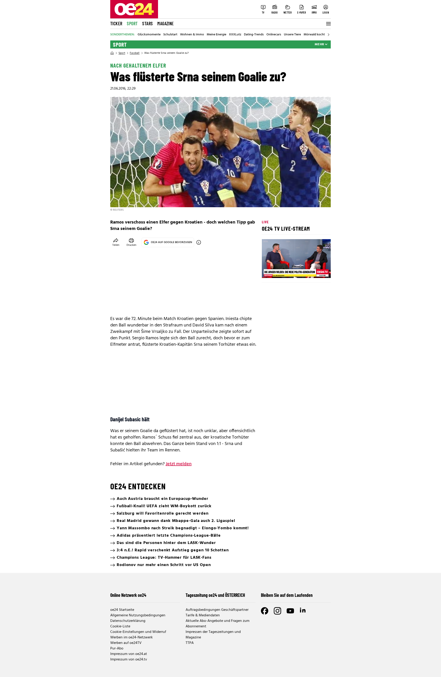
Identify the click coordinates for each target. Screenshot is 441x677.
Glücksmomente (149, 35)
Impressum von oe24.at (128, 654)
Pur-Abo (116, 649)
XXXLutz (235, 35)
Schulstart (170, 35)
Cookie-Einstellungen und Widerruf (138, 632)
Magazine (165, 23)
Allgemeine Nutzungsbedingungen (137, 615)
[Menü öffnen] (328, 23)
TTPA (190, 643)
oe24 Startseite (122, 610)
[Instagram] (277, 611)
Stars (147, 23)
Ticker (116, 23)
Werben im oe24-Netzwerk (131, 637)
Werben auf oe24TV (125, 643)
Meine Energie (216, 35)
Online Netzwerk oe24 (128, 595)
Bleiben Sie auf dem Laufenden (287, 595)
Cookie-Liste (120, 626)
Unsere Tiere (292, 35)
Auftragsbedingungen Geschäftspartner (217, 610)
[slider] (284, 270)
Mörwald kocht (314, 35)
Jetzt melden (179, 464)
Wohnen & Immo (192, 35)
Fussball (135, 53)
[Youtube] (290, 611)
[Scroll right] (328, 34)
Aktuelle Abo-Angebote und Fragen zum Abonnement (217, 623)
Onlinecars (273, 35)
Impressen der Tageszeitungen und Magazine (213, 634)
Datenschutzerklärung (127, 621)
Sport (132, 23)
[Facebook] (264, 611)
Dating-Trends (254, 35)
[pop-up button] (316, 270)
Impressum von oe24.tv (128, 660)
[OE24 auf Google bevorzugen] (198, 242)
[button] (269, 270)
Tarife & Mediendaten (203, 615)
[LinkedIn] (303, 611)
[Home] (112, 53)
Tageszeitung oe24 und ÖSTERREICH (215, 595)
